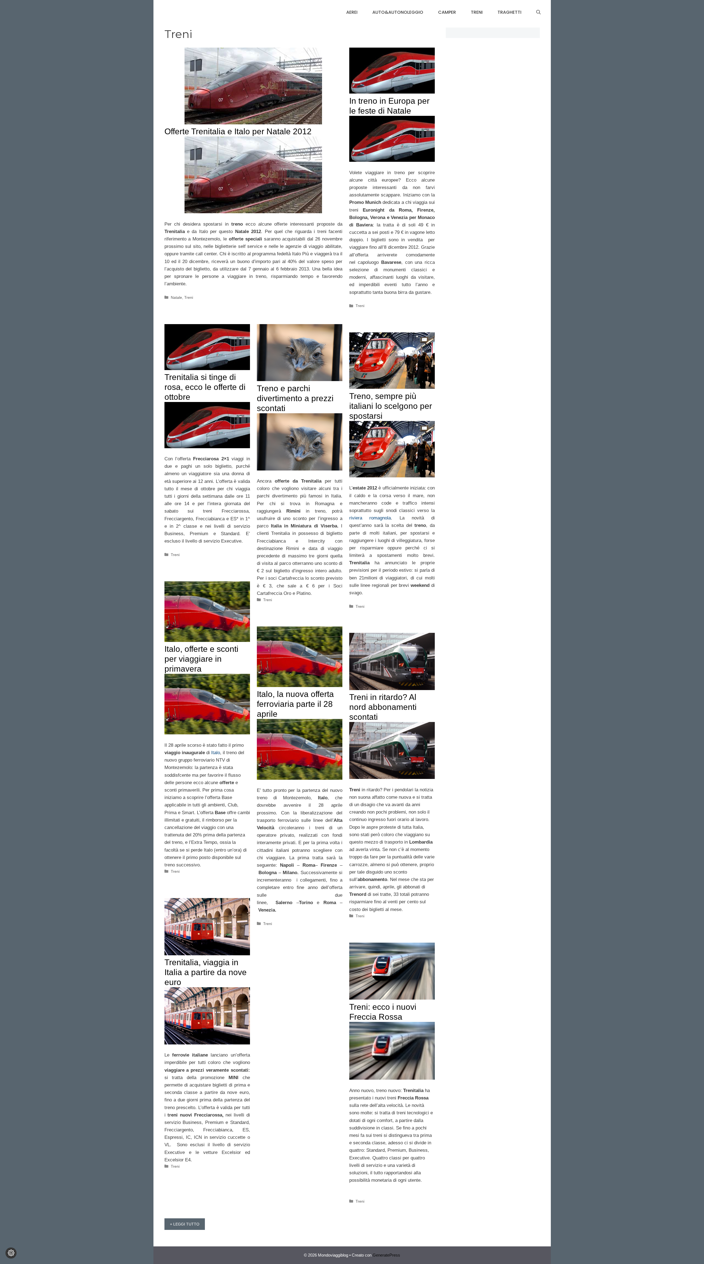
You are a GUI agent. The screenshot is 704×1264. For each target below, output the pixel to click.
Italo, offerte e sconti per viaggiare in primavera (201, 658)
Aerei (352, 12)
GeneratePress (386, 1255)
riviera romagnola (370, 518)
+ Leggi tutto (184, 1224)
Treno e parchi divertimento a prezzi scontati (295, 398)
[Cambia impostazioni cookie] (11, 1252)
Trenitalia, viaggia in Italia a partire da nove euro (205, 972)
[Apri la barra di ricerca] (538, 12)
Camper (447, 12)
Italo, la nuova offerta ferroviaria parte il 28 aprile (295, 704)
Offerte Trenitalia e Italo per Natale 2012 (238, 131)
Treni (477, 12)
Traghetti (509, 12)
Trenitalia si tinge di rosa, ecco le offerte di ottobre (205, 387)
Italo (215, 752)
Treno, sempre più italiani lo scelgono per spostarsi (390, 406)
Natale (176, 297)
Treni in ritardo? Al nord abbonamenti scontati (383, 707)
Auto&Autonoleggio (397, 12)
